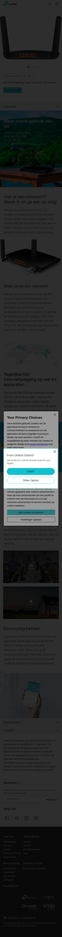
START (31, 471)
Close (54, 451)
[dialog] (31, 468)
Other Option (31, 480)
